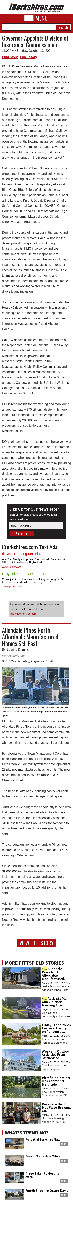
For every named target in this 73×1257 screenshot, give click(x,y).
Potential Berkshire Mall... (43, 1139)
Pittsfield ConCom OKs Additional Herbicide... (56, 1081)
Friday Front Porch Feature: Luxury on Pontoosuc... (56, 1028)
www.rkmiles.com (12, 566)
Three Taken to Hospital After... (42, 1175)
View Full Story (36, 943)
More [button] (64, 1144)
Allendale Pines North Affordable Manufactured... (54, 974)
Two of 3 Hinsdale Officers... (45, 1156)
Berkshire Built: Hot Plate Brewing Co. (56, 1107)
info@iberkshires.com (23, 613)
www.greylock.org (13, 586)
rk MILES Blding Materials (22, 554)
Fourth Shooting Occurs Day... (46, 1190)
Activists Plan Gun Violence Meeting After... (55, 1001)
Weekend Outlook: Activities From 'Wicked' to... (56, 1054)
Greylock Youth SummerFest (24, 574)
